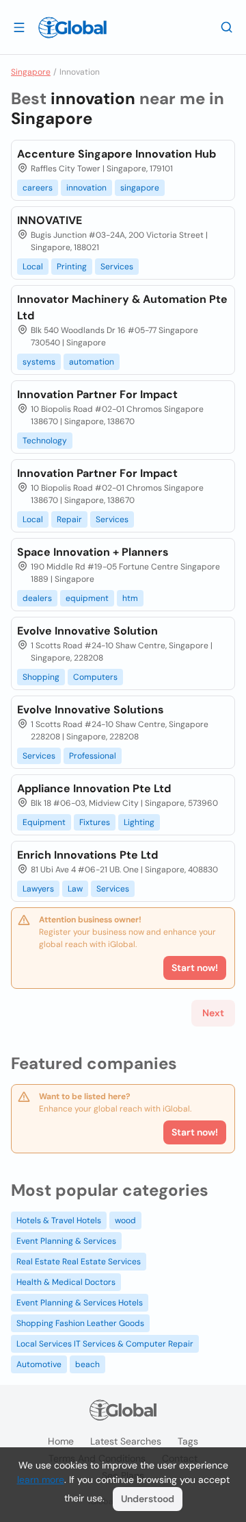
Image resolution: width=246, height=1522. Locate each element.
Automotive (39, 1364)
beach (87, 1364)
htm (130, 598)
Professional (92, 755)
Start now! (195, 1132)
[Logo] (72, 27)
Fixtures (94, 822)
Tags (188, 1441)
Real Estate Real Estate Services (78, 1261)
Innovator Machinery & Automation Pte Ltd (122, 307)
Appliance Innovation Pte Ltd (94, 788)
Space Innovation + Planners (93, 552)
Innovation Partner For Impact (97, 394)
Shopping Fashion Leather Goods (80, 1323)
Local (33, 266)
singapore (139, 187)
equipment (87, 598)
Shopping (41, 677)
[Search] (227, 26)
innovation (86, 187)
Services (116, 266)
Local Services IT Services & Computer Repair (104, 1343)
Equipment (44, 822)
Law (75, 888)
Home (61, 1441)
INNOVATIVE (49, 220)
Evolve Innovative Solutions (90, 709)
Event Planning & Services (66, 1241)
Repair (69, 519)
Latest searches (125, 1441)
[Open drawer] (19, 26)
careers (38, 187)
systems (39, 361)
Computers (95, 677)
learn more (40, 1479)
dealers (37, 598)
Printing (72, 266)
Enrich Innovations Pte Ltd (87, 855)
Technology (45, 440)
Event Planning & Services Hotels (79, 1302)
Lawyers (38, 888)
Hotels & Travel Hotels (58, 1220)
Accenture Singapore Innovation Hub (116, 154)
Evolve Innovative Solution (87, 631)
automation (91, 361)
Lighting (139, 822)
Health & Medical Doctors (65, 1282)
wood (125, 1220)
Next (213, 1013)
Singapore (31, 71)
